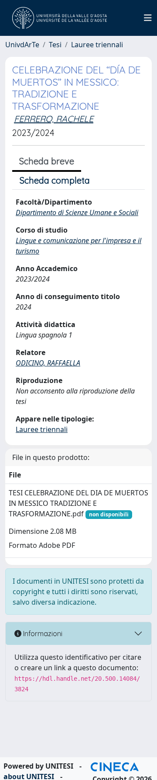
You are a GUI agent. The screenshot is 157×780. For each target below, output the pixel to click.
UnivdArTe (22, 44)
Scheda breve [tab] (46, 161)
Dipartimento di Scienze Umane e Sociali (77, 212)
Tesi (55, 44)
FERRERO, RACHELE (53, 118)
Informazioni (41, 633)
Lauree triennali (97, 44)
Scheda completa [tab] (55, 180)
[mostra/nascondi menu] (148, 18)
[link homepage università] (59, 18)
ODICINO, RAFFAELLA (48, 363)
